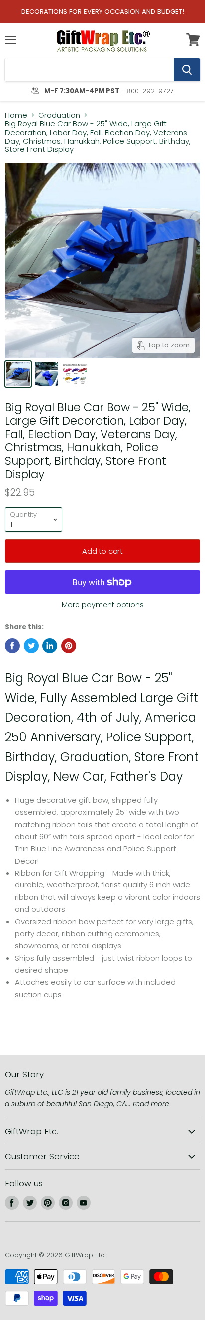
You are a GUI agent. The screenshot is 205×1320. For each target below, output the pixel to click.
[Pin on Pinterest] (68, 645)
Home (16, 115)
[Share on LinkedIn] (49, 645)
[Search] (187, 69)
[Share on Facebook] (12, 645)
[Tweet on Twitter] (31, 645)
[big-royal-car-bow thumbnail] (18, 374)
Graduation (59, 115)
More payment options (103, 605)
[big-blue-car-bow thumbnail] (46, 374)
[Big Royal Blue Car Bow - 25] (75, 374)
